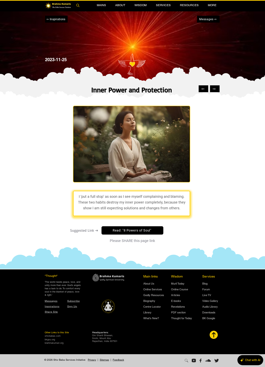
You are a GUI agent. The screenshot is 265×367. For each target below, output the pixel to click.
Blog (204, 283)
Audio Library (210, 306)
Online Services (152, 289)
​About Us (148, 283)
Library (147, 312)
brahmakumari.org (54, 343)
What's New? (151, 318)
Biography (149, 300)
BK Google (208, 318)
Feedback (118, 359)
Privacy (92, 359)
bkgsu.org (50, 339)
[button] (101, 5)
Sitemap (104, 359)
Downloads (208, 312)
